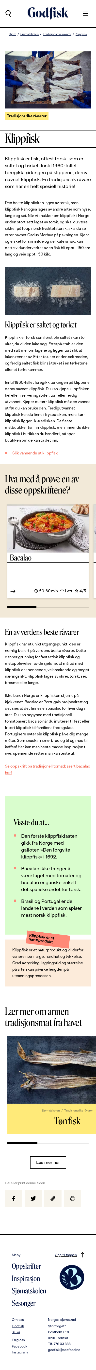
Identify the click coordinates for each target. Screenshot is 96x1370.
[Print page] (72, 1198)
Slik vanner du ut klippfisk (35, 453)
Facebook (19, 1346)
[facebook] (13, 1198)
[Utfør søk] (8, 13)
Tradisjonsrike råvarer (57, 34)
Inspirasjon (26, 1278)
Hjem (12, 34)
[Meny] (83, 13)
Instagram (20, 1352)
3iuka (16, 1332)
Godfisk (18, 1326)
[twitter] (33, 1198)
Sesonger (23, 1303)
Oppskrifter (26, 1266)
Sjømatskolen (29, 34)
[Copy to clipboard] (53, 1198)
